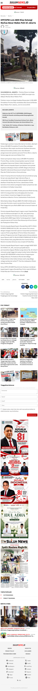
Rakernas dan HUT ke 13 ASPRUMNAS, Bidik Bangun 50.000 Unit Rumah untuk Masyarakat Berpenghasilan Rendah (17, 115)
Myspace (29, 672)
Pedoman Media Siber (9, 654)
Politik (22, 628)
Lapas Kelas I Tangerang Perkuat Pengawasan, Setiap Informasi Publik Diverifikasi (8, 321)
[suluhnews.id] (19, 2)
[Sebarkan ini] (23, 287)
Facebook (10, 660)
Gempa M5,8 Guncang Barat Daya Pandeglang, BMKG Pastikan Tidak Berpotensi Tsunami (28, 321)
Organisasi (17, 628)
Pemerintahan (21, 634)
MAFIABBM (21, 279)
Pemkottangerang (9, 598)
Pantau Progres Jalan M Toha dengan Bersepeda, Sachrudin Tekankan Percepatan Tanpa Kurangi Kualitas (28, 342)
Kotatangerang (8, 595)
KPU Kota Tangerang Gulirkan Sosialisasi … (14, 630)
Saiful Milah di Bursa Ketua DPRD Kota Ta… (20, 636)
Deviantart (10, 672)
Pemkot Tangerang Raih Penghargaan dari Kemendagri (9, 294)
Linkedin (29, 669)
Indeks (10, 648)
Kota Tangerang (9, 628)
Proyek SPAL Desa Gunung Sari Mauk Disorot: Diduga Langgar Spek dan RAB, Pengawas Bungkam (9, 341)
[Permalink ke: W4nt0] (2, 26)
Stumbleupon (11, 666)
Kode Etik (28, 648)
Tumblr (29, 663)
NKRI (28, 279)
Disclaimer (28, 651)
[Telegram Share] (31, 287)
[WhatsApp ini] (35, 287)
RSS (20, 680)
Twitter (29, 660)
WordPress (29, 666)
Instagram (10, 669)
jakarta (14, 279)
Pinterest (11, 663)
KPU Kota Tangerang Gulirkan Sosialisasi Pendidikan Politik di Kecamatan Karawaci (26, 362)
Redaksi (28, 654)
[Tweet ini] (27, 287)
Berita (2, 628)
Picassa (11, 677)
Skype (11, 675)
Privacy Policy (9, 651)
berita (8, 279)
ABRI (3, 279)
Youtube (29, 675)
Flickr (29, 677)
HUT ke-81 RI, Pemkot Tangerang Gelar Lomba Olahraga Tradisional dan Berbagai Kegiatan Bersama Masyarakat (9, 363)
